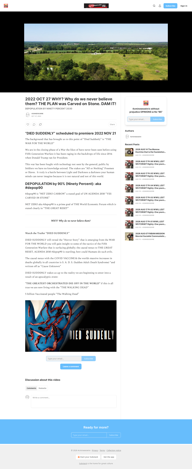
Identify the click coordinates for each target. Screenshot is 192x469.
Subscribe (170, 5)
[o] (129, 152)
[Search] (154, 5)
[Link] (21, 133)
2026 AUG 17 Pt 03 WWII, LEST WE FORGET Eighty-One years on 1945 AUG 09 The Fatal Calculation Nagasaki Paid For (150, 198)
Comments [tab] (31, 388)
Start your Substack (89, 457)
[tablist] (36, 388)
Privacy (95, 450)
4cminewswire (37, 114)
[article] (146, 152)
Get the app (109, 457)
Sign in (184, 5)
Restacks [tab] (42, 388)
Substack (83, 463)
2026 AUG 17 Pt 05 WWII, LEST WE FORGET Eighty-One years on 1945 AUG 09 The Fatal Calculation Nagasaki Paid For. (150, 174)
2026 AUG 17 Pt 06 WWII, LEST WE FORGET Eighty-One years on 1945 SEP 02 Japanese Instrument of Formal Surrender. (150, 162)
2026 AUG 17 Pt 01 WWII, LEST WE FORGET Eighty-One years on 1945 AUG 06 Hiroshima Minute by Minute (149, 222)
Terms (102, 450)
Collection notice (114, 450)
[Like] (27, 124)
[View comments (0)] (173, 51)
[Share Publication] (159, 5)
